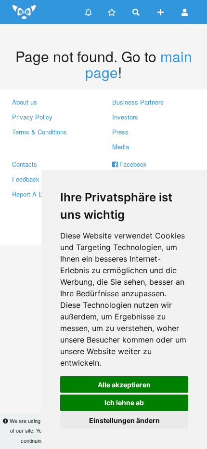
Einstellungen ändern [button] (124, 420)
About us (24, 101)
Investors (125, 116)
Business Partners (138, 101)
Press (120, 131)
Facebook (132, 164)
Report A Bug (31, 193)
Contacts (24, 164)
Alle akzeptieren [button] (124, 385)
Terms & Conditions (39, 131)
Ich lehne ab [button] (124, 402)
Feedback (25, 179)
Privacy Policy (32, 116)
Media (120, 146)
